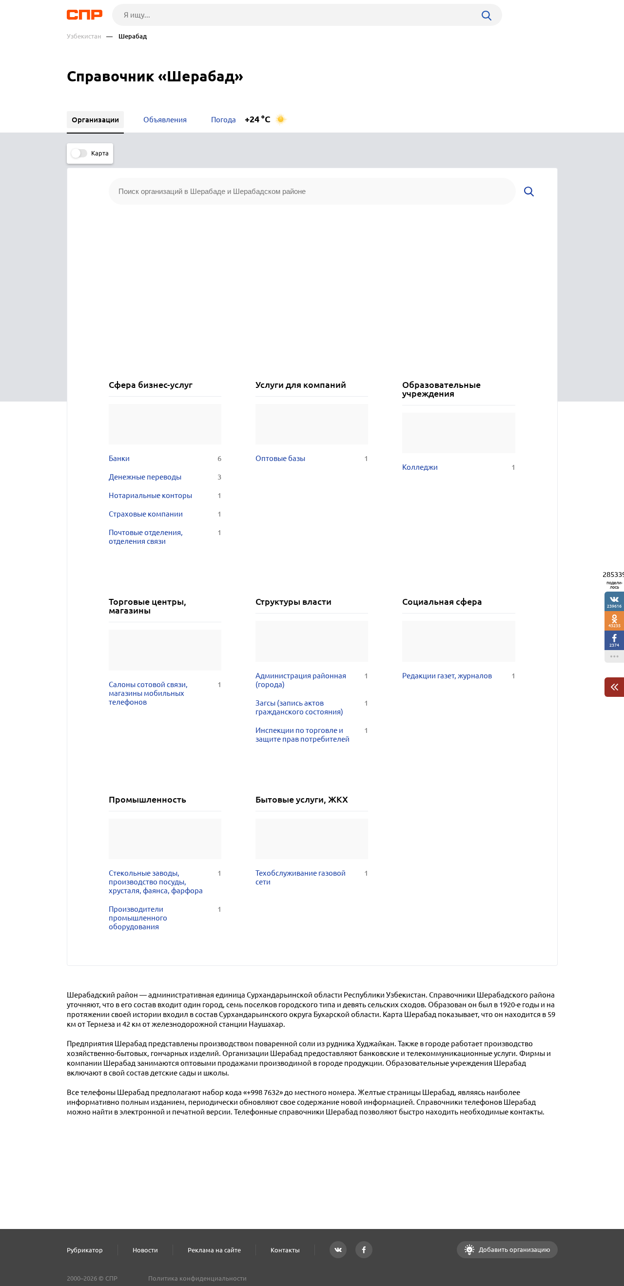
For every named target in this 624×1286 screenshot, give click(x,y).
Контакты (285, 1250)
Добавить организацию (513, 1249)
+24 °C (258, 119)
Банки (165, 458)
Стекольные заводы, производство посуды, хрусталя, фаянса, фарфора (165, 882)
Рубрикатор (85, 1250)
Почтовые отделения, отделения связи (165, 536)
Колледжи (458, 467)
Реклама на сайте (214, 1250)
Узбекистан (84, 36)
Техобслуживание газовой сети (311, 877)
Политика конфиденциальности (197, 1278)
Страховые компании (165, 514)
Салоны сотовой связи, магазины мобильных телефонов (165, 693)
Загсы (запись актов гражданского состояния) (311, 707)
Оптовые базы (311, 458)
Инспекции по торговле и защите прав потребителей (311, 734)
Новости (145, 1250)
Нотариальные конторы (165, 495)
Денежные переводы (165, 477)
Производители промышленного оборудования (165, 918)
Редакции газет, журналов (458, 676)
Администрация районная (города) (311, 680)
